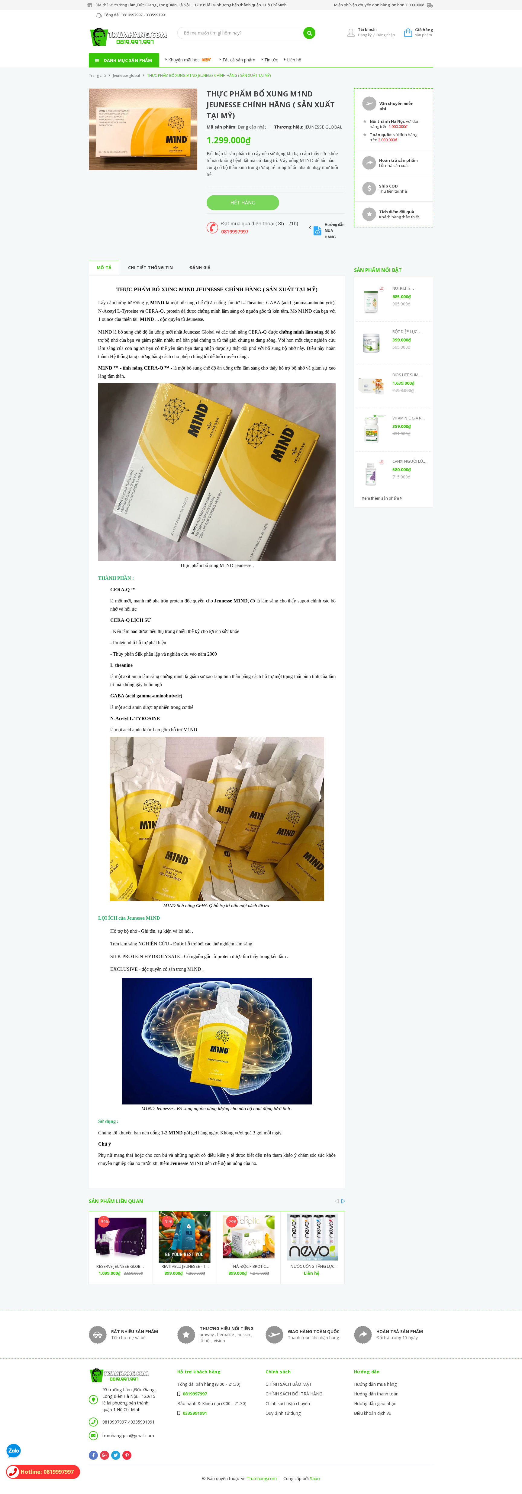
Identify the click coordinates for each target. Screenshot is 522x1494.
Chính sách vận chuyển (288, 1403)
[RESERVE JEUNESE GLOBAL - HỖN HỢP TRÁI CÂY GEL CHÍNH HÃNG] (121, 1237)
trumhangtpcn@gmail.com (128, 1435)
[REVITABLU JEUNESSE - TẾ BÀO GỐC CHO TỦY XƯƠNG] (185, 1237)
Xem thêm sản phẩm (381, 498)
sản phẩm (424, 32)
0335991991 (156, 15)
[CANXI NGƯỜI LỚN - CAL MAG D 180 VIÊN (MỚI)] (371, 473)
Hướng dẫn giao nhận (375, 1403)
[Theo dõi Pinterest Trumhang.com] (126, 1455)
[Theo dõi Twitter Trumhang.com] (115, 1455)
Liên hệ (294, 60)
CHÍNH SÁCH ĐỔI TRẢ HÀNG (294, 1394)
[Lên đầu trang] (435, 1479)
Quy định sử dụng (283, 1413)
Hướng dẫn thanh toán (376, 1394)
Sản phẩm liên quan (116, 1201)
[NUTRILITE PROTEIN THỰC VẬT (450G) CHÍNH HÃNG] (371, 300)
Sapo (315, 1478)
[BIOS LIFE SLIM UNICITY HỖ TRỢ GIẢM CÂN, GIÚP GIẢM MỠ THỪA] (371, 386)
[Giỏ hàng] (408, 32)
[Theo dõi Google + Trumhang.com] (104, 1455)
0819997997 (132, 15)
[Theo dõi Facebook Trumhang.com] (93, 1455)
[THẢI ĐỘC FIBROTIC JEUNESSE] (249, 1237)
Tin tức (271, 60)
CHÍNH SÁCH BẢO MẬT (289, 1384)
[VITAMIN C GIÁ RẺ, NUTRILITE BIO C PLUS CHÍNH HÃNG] (371, 430)
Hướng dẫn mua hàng (375, 1384)
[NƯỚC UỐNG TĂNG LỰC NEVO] (312, 1237)
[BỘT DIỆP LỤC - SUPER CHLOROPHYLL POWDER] (371, 343)
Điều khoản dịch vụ (373, 1413)
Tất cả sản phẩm (238, 60)
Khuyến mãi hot (183, 60)
